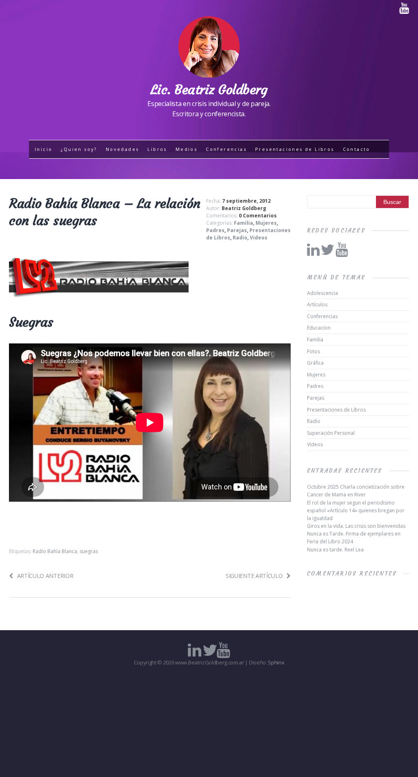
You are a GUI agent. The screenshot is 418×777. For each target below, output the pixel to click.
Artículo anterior (45, 576)
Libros (157, 149)
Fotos (313, 351)
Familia (243, 222)
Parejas (237, 230)
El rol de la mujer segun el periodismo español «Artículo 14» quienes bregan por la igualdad (356, 510)
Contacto (356, 149)
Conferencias (226, 149)
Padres (215, 230)
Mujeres (266, 222)
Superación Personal (331, 432)
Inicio (43, 149)
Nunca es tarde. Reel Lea (335, 549)
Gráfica (315, 362)
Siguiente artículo (254, 576)
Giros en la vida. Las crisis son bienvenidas (356, 525)
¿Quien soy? (79, 149)
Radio (240, 237)
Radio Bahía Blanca (55, 551)
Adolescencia (322, 293)
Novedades (122, 149)
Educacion (319, 327)
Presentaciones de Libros (294, 149)
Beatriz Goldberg (244, 208)
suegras (89, 551)
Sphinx (276, 662)
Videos (258, 237)
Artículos (317, 304)
